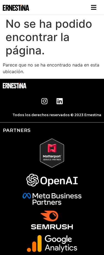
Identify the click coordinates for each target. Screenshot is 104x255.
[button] (94, 7)
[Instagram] (44, 101)
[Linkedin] (60, 101)
